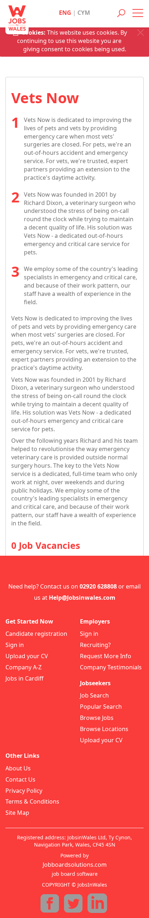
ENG (65, 13)
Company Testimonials (111, 667)
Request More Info (105, 656)
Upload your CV (26, 656)
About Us (18, 768)
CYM (83, 13)
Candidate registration (36, 634)
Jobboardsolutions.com (75, 865)
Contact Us (20, 779)
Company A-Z (23, 667)
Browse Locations (104, 729)
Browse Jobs (97, 718)
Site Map (17, 813)
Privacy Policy (23, 791)
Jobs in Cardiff (24, 678)
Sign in (14, 645)
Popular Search (101, 707)
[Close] (140, 32)
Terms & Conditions (32, 801)
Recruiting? (95, 645)
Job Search (94, 695)
